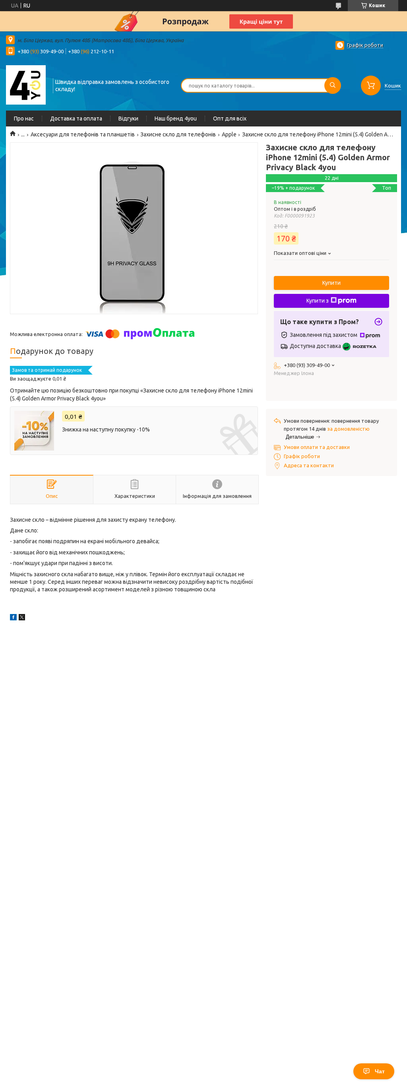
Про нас (24, 118)
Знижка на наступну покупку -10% (106, 429)
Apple (229, 134)
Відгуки (128, 118)
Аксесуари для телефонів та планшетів (83, 134)
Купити (331, 283)
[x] (22, 618)
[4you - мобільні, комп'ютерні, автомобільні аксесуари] (26, 85)
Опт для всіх (229, 118)
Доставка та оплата (76, 118)
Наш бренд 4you (176, 118)
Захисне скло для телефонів (178, 134)
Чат (380, 1071)
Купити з (317, 300)
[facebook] (13, 618)
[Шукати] (332, 85)
